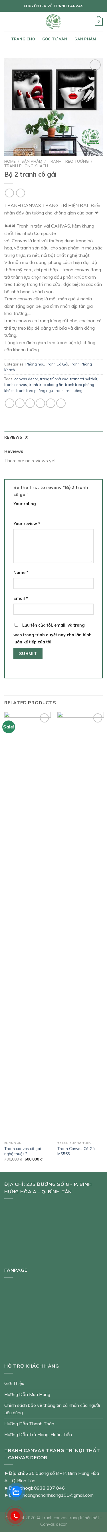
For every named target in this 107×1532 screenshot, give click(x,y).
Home (10, 161)
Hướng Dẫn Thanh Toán (29, 1423)
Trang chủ (23, 39)
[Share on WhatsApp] (9, 403)
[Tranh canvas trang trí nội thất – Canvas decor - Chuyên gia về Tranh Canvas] (53, 22)
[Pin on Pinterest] (50, 403)
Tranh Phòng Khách (26, 165)
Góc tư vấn (54, 39)
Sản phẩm (85, 39)
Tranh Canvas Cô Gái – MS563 (78, 1151)
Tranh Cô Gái (57, 364)
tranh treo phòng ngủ (34, 390)
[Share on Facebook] (20, 403)
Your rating (24, 503)
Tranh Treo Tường (68, 161)
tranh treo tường (68, 390)
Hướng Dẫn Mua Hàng (27, 1394)
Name (21, 572)
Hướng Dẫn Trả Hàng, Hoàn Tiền (38, 1434)
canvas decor (26, 379)
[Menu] (7, 21)
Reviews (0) (16, 437)
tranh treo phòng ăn (46, 384)
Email (20, 598)
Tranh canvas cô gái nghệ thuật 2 (22, 1151)
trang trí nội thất (83, 379)
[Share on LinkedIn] (61, 403)
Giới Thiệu (14, 1383)
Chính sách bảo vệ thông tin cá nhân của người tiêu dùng (52, 1408)
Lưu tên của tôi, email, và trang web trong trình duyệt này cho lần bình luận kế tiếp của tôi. (52, 634)
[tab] (53, 437)
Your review (26, 523)
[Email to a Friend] (40, 403)
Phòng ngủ (34, 364)
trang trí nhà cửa (54, 379)
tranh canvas (15, 384)
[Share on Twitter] (30, 403)
